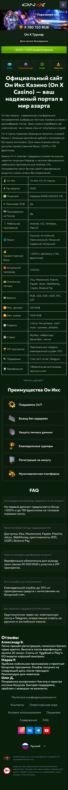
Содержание (28, 720)
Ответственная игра (43, 705)
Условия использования (24, 712)
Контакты (17, 705)
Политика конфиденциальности (34, 697)
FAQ (45, 720)
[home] (34, 5)
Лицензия (53, 712)
